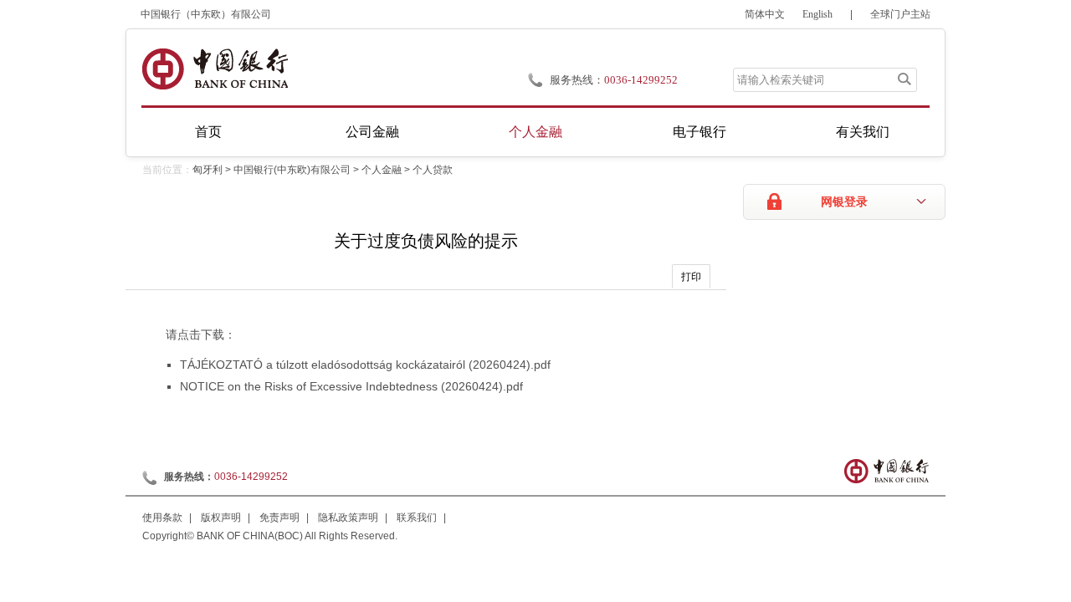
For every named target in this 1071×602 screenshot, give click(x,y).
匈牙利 (207, 170)
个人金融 (535, 132)
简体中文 (765, 14)
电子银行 (699, 132)
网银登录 (844, 202)
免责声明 (279, 517)
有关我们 (862, 132)
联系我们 (417, 517)
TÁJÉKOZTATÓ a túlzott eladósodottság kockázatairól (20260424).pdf (365, 364)
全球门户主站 (900, 14)
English (817, 14)
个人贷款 (433, 170)
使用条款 (162, 517)
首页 (208, 132)
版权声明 (221, 517)
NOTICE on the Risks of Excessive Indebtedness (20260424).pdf (351, 386)
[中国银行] (214, 68)
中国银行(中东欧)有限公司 (292, 170)
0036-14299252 (641, 80)
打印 (691, 277)
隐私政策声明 (348, 517)
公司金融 (372, 132)
